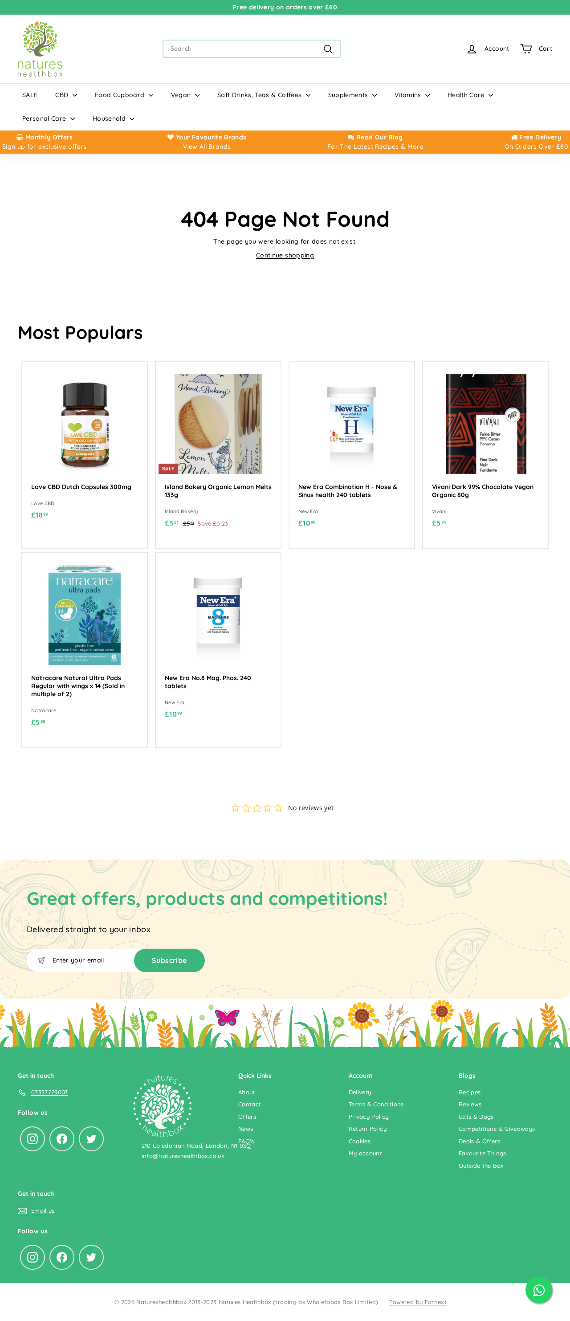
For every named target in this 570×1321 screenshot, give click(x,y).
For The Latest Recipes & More (375, 147)
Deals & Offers (479, 1141)
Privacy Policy (369, 1116)
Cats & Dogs (476, 1116)
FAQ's (246, 1141)
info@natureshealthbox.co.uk (183, 1155)
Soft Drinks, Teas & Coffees (260, 95)
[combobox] (252, 49)
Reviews (470, 1104)
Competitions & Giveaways (497, 1128)
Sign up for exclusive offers (44, 147)
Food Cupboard (121, 95)
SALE (29, 95)
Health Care (467, 95)
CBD (62, 95)
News (245, 1128)
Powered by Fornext (418, 1301)
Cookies (359, 1141)
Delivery (360, 1092)
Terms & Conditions (376, 1104)
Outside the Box (481, 1165)
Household (110, 118)
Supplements (349, 95)
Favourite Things (482, 1153)
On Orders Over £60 (536, 147)
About (246, 1092)
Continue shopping (285, 255)
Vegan (182, 95)
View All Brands (207, 147)
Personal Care (45, 118)
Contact (249, 1104)
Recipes (469, 1092)
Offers (247, 1116)
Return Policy (368, 1128)
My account (366, 1153)
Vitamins (409, 95)
